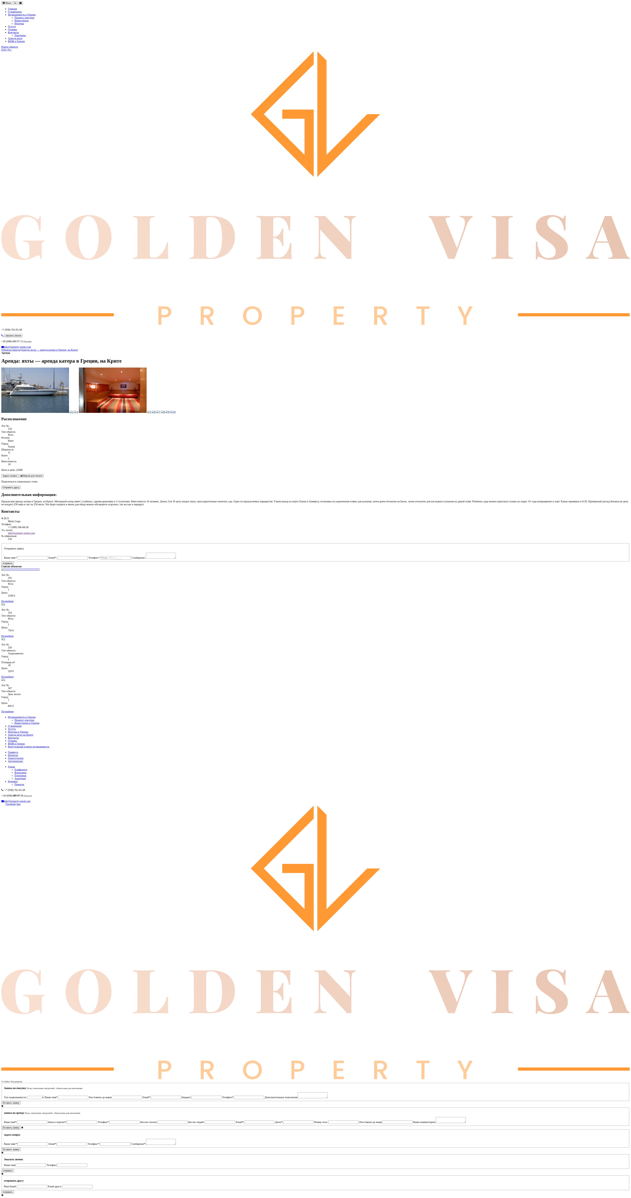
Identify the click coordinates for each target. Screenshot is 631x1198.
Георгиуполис (16, 758)
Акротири (20, 778)
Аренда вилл (15, 38)
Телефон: (52, 1165)
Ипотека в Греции (18, 731)
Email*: (53, 557)
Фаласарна (20, 772)
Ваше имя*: (51, 1097)
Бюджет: (186, 1097)
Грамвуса (13, 752)
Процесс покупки (24, 17)
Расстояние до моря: (100, 1097)
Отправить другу (11, 487)
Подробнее (7, 601)
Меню (8, 3)
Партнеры (20, 35)
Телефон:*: (94, 1144)
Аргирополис (15, 761)
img (18, 804)
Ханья (11, 766)
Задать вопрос (10, 476)
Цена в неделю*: (57, 1122)
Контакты (13, 32)
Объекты (6, 350)
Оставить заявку (11, 1103)
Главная (12, 8)
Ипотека (19, 23)
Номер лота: (321, 1122)
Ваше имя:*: (11, 1144)
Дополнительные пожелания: (281, 1097)
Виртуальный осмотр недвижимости (28, 746)
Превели (19, 784)
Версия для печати (32, 476)
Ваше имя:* (11, 557)
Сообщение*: (138, 1144)
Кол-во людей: (196, 1122)
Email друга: (55, 1186)
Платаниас (20, 775)
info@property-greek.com (17, 347)
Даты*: (279, 1122)
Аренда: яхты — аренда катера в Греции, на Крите (49, 350)
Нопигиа (13, 755)
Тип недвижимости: (15, 1097)
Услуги (12, 26)
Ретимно (13, 781)
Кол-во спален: (148, 1122)
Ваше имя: (10, 1165)
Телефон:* (94, 557)
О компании (15, 11)
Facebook (11, 804)
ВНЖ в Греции (16, 41)
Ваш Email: (10, 1186)
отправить (8, 563)
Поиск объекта (9, 46)
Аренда (16, 350)
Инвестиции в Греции (26, 723)
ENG (4, 49)
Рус (10, 49)
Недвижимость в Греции (22, 14)
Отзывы (12, 29)
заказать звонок (13, 335)
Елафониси (20, 769)
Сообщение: (139, 557)
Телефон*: (228, 1097)
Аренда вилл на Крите (20, 734)
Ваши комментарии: (424, 1122)
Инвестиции (21, 20)
